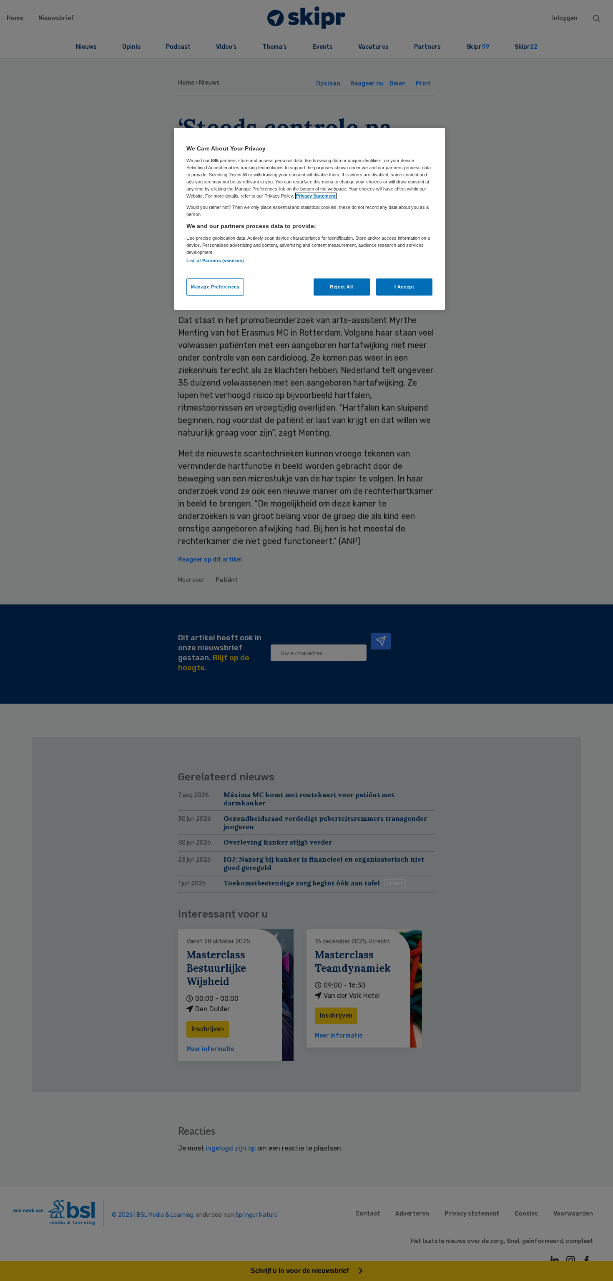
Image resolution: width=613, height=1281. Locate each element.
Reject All (341, 286)
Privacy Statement (316, 195)
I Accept (404, 286)
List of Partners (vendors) (215, 260)
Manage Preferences (215, 286)
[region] (309, 219)
